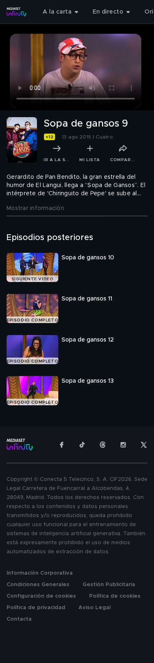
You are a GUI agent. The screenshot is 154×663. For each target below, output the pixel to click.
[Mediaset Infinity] (16, 12)
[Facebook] (61, 444)
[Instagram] (123, 444)
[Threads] (102, 444)
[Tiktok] (82, 444)
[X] (143, 444)
